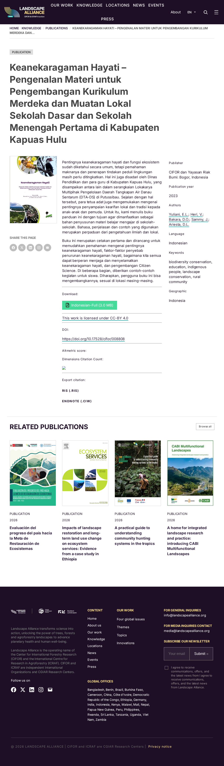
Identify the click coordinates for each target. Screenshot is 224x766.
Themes (123, 627)
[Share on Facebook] (13, 247)
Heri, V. (197, 214)
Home (92, 619)
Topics (122, 635)
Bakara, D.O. (179, 219)
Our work (95, 632)
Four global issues (131, 619)
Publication (21, 52)
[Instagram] (39, 247)
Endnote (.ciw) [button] (77, 401)
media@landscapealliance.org (186, 631)
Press (92, 667)
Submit (200, 654)
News (92, 653)
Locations (95, 646)
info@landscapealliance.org (185, 615)
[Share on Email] (47, 247)
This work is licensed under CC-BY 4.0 (95, 318)
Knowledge (31, 28)
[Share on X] (22, 247)
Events (93, 660)
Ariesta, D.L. (179, 224)
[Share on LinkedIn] (30, 247)
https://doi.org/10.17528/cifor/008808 (93, 339)
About (176, 12)
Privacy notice (160, 746)
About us (94, 625)
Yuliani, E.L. (178, 214)
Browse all (205, 426)
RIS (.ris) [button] (71, 390)
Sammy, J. (199, 219)
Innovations (126, 643)
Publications (57, 28)
